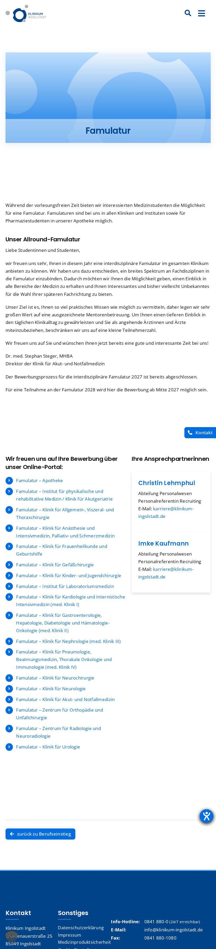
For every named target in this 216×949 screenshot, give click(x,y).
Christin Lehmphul (166, 483)
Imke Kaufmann (163, 544)
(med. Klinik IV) (60, 667)
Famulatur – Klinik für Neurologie (51, 689)
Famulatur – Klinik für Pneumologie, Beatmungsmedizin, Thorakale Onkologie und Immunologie (64, 659)
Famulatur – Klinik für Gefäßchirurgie (55, 565)
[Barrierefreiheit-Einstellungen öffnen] (206, 816)
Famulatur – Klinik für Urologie (48, 747)
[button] (11, 937)
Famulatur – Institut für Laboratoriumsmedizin (65, 586)
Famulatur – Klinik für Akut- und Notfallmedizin (65, 699)
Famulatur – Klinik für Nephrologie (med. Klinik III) (68, 641)
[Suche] (188, 13)
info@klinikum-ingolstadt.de (173, 930)
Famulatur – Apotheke (39, 480)
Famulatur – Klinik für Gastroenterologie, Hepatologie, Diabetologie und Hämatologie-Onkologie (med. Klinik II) (63, 622)
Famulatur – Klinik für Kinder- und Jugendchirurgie (68, 575)
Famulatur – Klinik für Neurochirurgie (55, 678)
